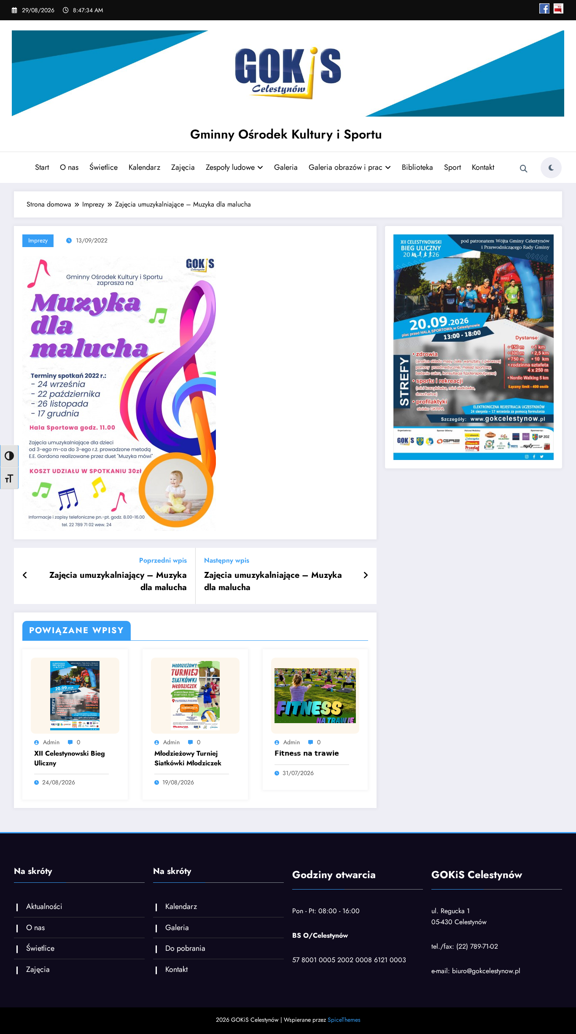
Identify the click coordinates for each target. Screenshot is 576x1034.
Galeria (286, 167)
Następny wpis (226, 560)
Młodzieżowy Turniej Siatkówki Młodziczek (187, 758)
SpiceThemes (344, 1019)
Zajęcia (183, 167)
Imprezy (38, 240)
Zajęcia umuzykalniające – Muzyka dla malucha (273, 581)
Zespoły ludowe (230, 167)
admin (51, 742)
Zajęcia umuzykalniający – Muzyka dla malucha (118, 581)
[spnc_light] (551, 167)
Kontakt (483, 167)
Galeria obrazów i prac (345, 167)
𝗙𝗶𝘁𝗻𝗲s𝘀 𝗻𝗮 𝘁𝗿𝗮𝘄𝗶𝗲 (307, 753)
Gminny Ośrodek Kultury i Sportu (286, 134)
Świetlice (103, 167)
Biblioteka (417, 167)
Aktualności (44, 906)
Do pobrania (185, 948)
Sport (452, 167)
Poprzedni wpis (163, 560)
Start (42, 167)
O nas (69, 167)
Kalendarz (144, 167)
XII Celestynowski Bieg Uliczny (69, 758)
